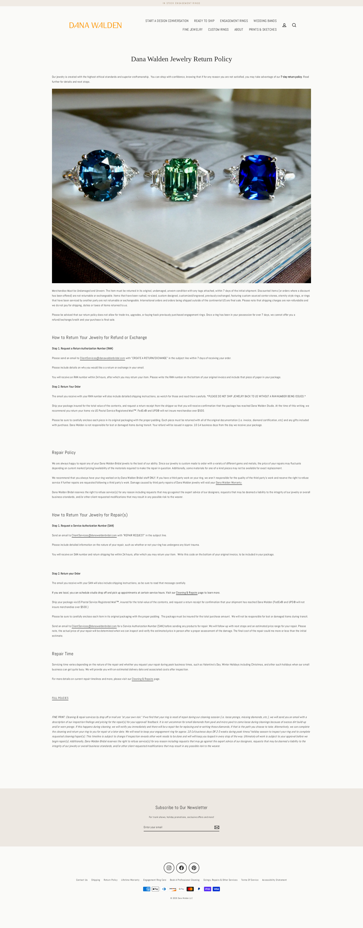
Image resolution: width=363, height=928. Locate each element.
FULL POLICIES (60, 698)
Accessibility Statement (274, 879)
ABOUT (238, 29)
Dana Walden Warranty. (229, 482)
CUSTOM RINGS (218, 29)
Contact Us (82, 879)
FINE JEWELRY (193, 29)
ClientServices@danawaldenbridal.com (102, 358)
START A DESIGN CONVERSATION (166, 21)
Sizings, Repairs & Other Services (220, 879)
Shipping (95, 879)
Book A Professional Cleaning (185, 879)
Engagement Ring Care (154, 879)
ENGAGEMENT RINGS (234, 21)
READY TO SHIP (204, 21)
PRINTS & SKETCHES (263, 29)
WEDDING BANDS (265, 21)
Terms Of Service (249, 879)
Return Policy (110, 879)
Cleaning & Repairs (187, 592)
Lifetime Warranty (130, 879)
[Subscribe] (216, 827)
